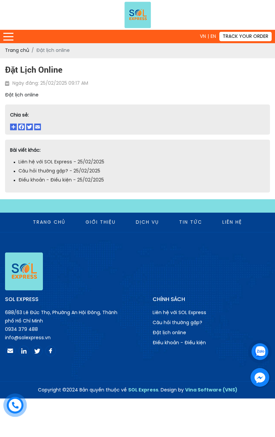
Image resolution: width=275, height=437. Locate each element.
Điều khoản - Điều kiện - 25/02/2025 (61, 180)
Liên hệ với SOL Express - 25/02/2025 (61, 162)
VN (203, 36)
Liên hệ (232, 222)
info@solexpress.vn (28, 338)
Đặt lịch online (169, 333)
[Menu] (8, 36)
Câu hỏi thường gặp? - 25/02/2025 (59, 171)
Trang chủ (49, 222)
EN (213, 36)
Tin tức (190, 222)
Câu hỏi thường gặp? (177, 322)
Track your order (245, 36)
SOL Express (143, 390)
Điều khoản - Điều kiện (179, 343)
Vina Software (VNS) (211, 390)
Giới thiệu (101, 222)
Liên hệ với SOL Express (179, 312)
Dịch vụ (147, 222)
